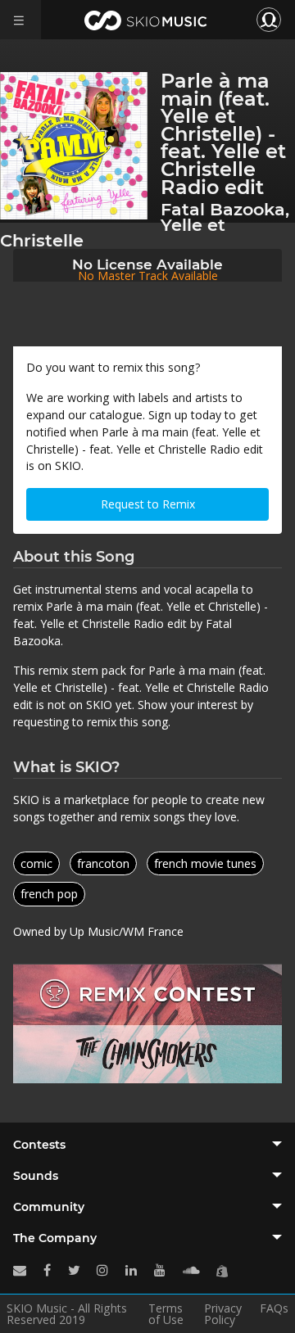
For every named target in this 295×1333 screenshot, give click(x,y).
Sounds (35, 1175)
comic (36, 863)
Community (48, 1207)
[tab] (147, 1144)
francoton (103, 863)
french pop (49, 893)
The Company (55, 1238)
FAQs (274, 1309)
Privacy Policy (223, 1314)
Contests (39, 1144)
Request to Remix (148, 504)
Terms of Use (166, 1314)
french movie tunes (205, 863)
